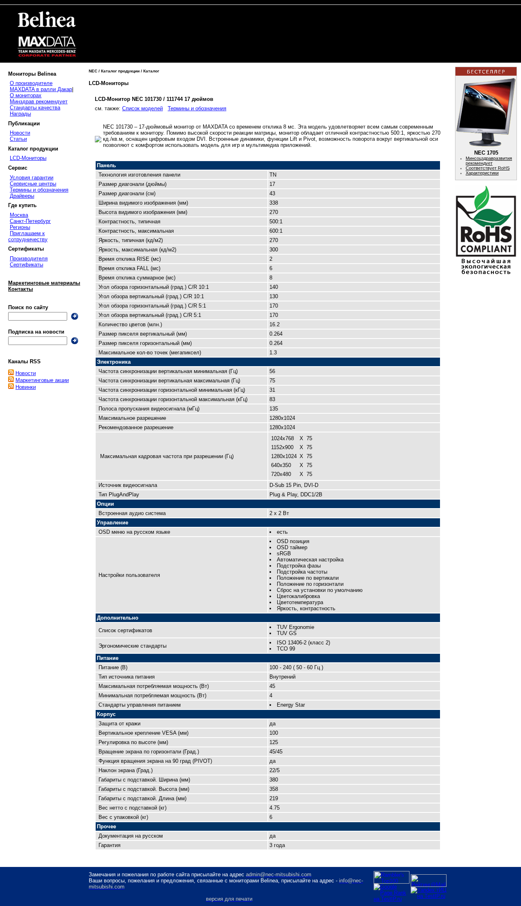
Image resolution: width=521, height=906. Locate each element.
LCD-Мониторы (28, 158)
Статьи (18, 139)
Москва (19, 215)
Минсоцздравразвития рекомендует (489, 161)
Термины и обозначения (39, 190)
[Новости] (11, 373)
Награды (20, 114)
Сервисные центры (33, 184)
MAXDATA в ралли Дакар (41, 89)
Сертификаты (26, 265)
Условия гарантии (31, 178)
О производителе (31, 83)
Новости (20, 133)
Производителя (29, 258)
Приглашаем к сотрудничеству (28, 236)
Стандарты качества (35, 108)
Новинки (25, 387)
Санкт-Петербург (30, 221)
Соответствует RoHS (488, 168)
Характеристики (482, 172)
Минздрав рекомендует (39, 101)
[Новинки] (11, 387)
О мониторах (26, 95)
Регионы (20, 227)
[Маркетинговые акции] (11, 380)
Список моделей (142, 108)
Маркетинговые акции (42, 380)
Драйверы (22, 196)
